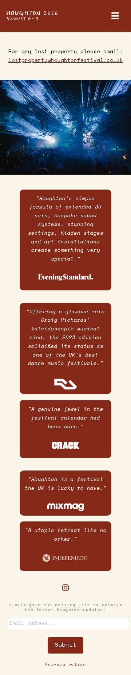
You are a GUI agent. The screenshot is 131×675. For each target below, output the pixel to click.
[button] (115, 15)
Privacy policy (65, 664)
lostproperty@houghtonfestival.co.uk (65, 60)
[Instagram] (65, 588)
